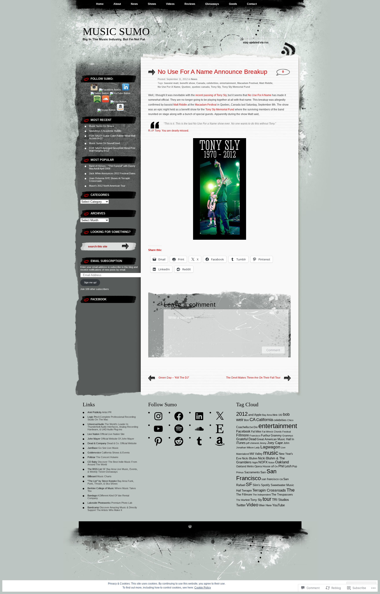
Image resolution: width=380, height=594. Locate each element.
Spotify (265, 485)
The (291, 490)
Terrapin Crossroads (269, 490)
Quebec (186, 86)
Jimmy (263, 443)
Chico (290, 420)
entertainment (228, 83)
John (286, 443)
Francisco (255, 435)
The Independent (262, 494)
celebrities (212, 83)
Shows (152, 4)
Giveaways (212, 4)
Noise (271, 462)
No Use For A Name (169, 86)
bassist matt (171, 83)
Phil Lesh (285, 466)
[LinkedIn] (199, 416)
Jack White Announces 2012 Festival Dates (112, 173)
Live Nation (93, 434)
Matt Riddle (265, 83)
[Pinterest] (158, 441)
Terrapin (247, 490)
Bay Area (267, 415)
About (117, 4)
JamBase (93, 448)
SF (249, 484)
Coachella (242, 427)
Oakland (282, 462)
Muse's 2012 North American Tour (107, 185)
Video (252, 504)
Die (256, 427)
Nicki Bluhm (249, 458)
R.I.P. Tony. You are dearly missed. (168, 130)
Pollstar (91, 457)
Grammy (276, 435)
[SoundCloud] (199, 428)
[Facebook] (179, 416)
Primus (240, 472)
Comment (273, 350)
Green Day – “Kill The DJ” (174, 377)
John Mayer (94, 438)
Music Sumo (116, 31)
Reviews (190, 4)
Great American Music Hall (274, 439)
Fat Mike (256, 431)
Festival (286, 431)
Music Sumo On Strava (101, 126)
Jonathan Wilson (245, 447)
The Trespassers (282, 494)
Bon (246, 420)
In (293, 439)
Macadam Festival (247, 83)
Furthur (265, 435)
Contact (252, 4)
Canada (200, 83)
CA (253, 419)
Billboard (92, 476)
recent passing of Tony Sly (211, 95)
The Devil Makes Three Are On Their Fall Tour (253, 377)
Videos (170, 4)
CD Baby (92, 461)
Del (251, 427)
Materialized (242, 454)
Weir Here (265, 505)
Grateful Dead (246, 439)
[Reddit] (179, 441)
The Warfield (243, 500)
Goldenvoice (94, 452)
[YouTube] (158, 428)
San (263, 472)
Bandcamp (93, 507)
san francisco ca (272, 479)
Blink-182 (277, 415)
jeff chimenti (252, 443)
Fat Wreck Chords (272, 431)
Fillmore (242, 435)
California (264, 419)
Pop (294, 466)
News (134, 4)
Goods (233, 4)
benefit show (187, 83)
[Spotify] (179, 428)
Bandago (92, 495)
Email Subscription (106, 261)
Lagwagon (270, 447)
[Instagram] (158, 416)
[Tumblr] (199, 441)
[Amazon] (219, 441)
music (270, 452)
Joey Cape (275, 443)
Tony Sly (216, 86)
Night (255, 462)
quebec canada (201, 86)
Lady (257, 447)
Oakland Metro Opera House (253, 466)
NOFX (263, 462)
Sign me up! (90, 282)
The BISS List (95, 469)
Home (100, 4)
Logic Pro (93, 417)
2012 (242, 414)
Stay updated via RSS (256, 42)
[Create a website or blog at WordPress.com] (190, 527)
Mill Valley (256, 453)
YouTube (278, 505)
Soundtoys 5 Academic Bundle (105, 131)
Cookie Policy (202, 587)
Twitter (241, 505)
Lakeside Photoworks (99, 502)
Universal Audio (96, 424)
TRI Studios (280, 499)
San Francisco (256, 474)
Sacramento (252, 472)
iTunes (241, 443)
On (276, 466)
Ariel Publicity (95, 412)
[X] (219, 416)
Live (283, 447)
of (272, 466)
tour (267, 499)
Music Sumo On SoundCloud (104, 143)
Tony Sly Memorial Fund (236, 86)
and (251, 414)
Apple (257, 414)
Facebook (98, 299)
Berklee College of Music (101, 488)
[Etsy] (219, 428)
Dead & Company (97, 443)
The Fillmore (244, 494)
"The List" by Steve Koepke (102, 481)
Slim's (256, 485)
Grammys (287, 435)
